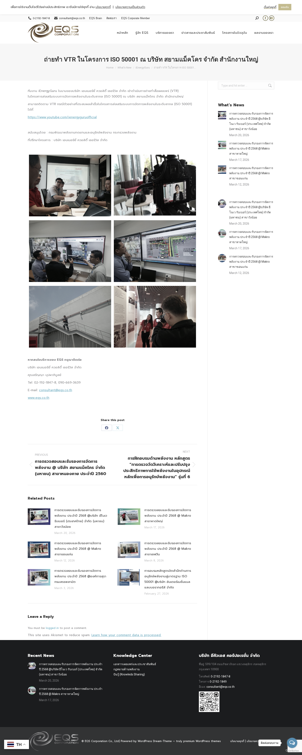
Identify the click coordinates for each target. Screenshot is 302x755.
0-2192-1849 (218, 681)
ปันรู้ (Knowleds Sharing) (129, 674)
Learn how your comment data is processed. (126, 635)
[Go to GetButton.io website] (292, 750)
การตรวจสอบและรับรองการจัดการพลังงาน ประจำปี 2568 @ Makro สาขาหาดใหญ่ (167, 515)
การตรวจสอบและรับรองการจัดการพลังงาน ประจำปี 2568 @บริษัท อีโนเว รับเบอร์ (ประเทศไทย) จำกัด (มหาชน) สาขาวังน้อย (80, 518)
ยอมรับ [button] (285, 7)
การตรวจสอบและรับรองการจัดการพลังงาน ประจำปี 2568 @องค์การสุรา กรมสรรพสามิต (80, 576)
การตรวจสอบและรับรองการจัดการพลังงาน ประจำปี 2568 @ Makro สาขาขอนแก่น (77, 549)
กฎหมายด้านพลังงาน (126, 669)
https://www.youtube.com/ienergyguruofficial (62, 117)
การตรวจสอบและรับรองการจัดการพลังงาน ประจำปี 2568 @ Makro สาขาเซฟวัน (167, 549)
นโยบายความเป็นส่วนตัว (130, 7)
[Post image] (39, 516)
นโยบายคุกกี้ (237, 741)
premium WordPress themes (202, 741)
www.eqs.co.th (38, 397)
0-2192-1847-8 (220, 676)
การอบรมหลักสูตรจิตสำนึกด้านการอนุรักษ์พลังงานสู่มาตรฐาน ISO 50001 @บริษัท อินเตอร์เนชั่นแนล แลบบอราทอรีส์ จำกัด (167, 579)
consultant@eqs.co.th (220, 686)
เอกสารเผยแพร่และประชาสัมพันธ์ (134, 664)
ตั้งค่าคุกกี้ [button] (270, 7)
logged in (52, 628)
